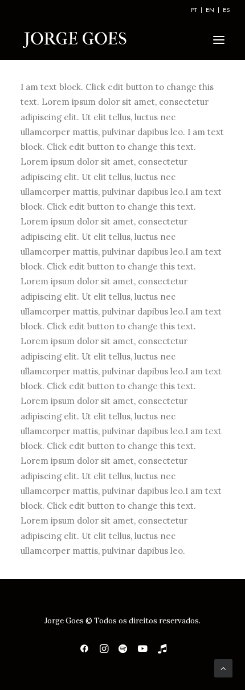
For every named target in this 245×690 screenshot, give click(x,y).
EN (210, 9)
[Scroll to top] (223, 667)
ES (226, 9)
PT (194, 9)
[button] (219, 39)
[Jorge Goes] (74, 40)
